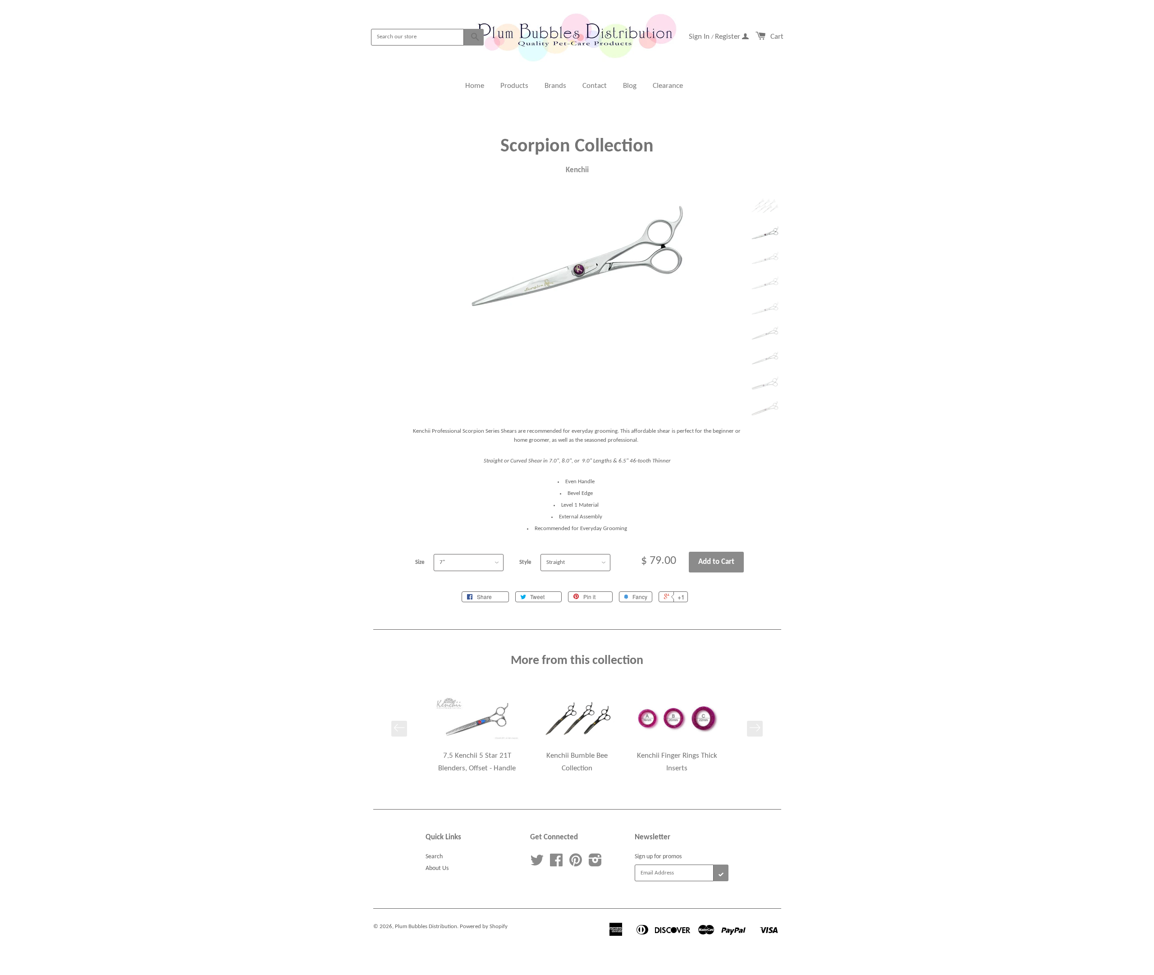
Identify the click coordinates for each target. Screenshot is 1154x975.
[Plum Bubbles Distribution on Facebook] (556, 864)
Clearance (668, 86)
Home (474, 86)
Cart (776, 37)
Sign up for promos (658, 857)
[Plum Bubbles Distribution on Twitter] (537, 864)
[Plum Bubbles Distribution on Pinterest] (575, 864)
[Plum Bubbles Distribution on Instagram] (595, 864)
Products (514, 86)
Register (728, 37)
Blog (630, 86)
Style (525, 562)
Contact (594, 86)
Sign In (700, 37)
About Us (437, 868)
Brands (555, 86)
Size (420, 562)
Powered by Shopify (484, 926)
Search (434, 857)
